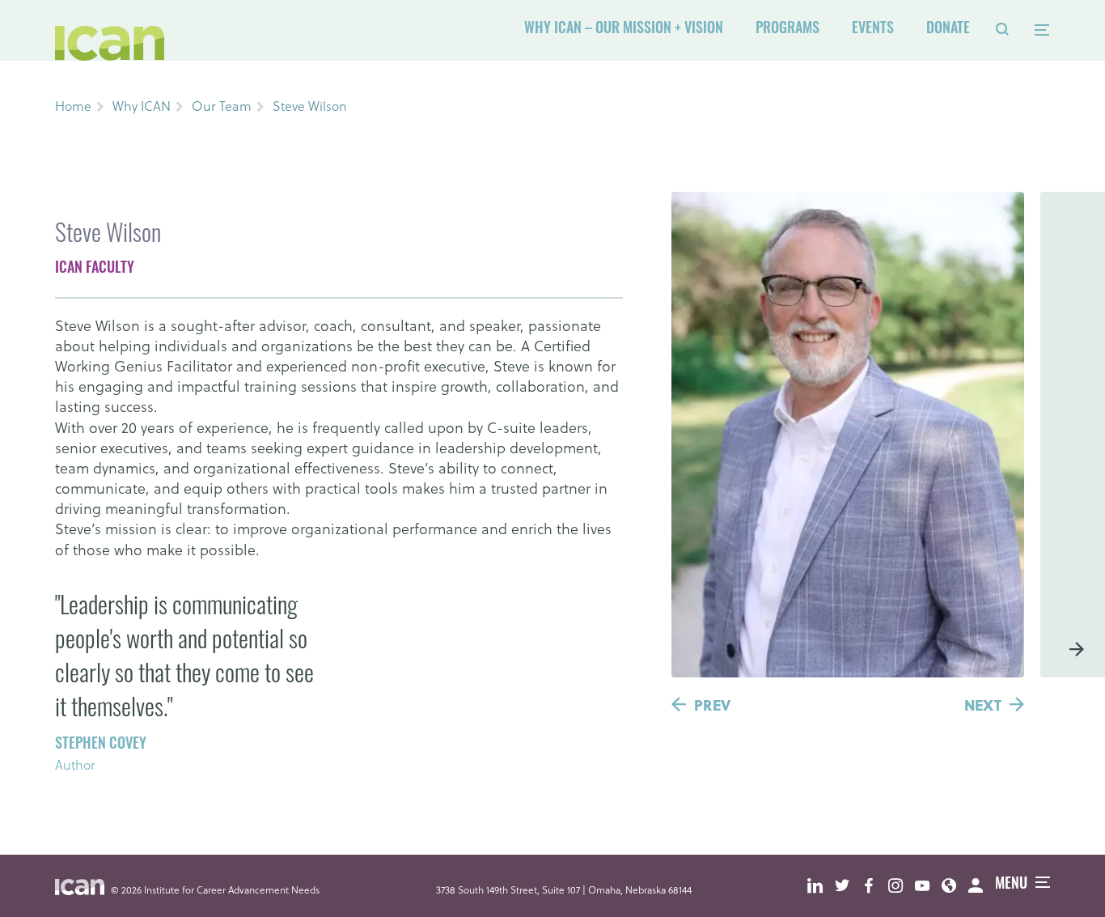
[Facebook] (875, 886)
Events (873, 30)
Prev (712, 704)
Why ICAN (141, 106)
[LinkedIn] (821, 886)
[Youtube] (928, 886)
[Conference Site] (955, 886)
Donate (948, 30)
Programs (787, 30)
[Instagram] (901, 886)
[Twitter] (848, 886)
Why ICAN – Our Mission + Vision (623, 30)
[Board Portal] (981, 886)
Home (73, 106)
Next (982, 704)
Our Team (222, 106)
